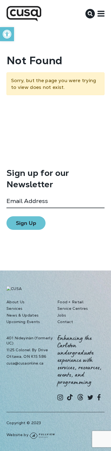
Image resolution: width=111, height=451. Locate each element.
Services (14, 308)
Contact (65, 321)
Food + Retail (70, 301)
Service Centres (72, 308)
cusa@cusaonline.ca (24, 363)
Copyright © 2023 (23, 422)
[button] (7, 34)
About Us (15, 301)
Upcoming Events (23, 321)
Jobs (61, 315)
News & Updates (22, 315)
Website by (18, 434)
